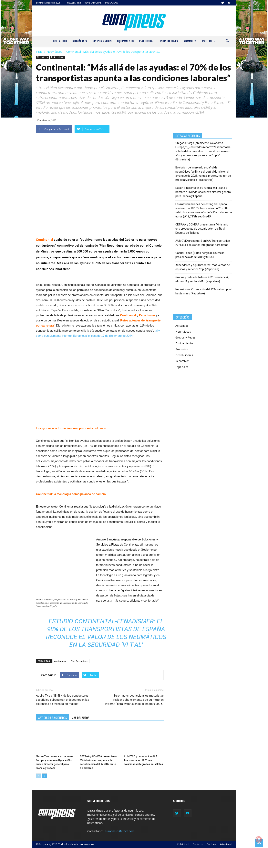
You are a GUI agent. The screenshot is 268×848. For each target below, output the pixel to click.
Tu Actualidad (57, 57)
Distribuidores (168, 41)
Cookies (211, 844)
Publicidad (183, 844)
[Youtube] (229, 2)
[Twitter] (223, 2)
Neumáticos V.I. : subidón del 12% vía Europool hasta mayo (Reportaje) (203, 291)
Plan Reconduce (79, 661)
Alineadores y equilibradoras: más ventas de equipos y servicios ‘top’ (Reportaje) (202, 267)
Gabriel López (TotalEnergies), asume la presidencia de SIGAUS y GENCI (199, 255)
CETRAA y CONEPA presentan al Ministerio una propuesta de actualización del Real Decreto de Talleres (201, 228)
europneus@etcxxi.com (120, 831)
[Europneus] (134, 20)
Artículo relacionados (52, 717)
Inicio (39, 51)
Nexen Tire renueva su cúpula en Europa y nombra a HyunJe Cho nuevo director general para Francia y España (203, 192)
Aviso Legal (226, 844)
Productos (146, 41)
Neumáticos (79, 41)
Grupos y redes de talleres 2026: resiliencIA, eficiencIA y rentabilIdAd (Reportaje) (202, 279)
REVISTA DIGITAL (93, 2)
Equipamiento (125, 41)
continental (60, 661)
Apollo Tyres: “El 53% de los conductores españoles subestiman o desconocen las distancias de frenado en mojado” (62, 700)
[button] (227, 41)
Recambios (190, 41)
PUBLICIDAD (111, 2)
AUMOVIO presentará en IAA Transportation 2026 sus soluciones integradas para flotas (143, 760)
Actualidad (60, 41)
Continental (44, 240)
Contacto (198, 844)
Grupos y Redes (102, 41)
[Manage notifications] (259, 839)
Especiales (208, 41)
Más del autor (80, 717)
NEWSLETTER (74, 2)
